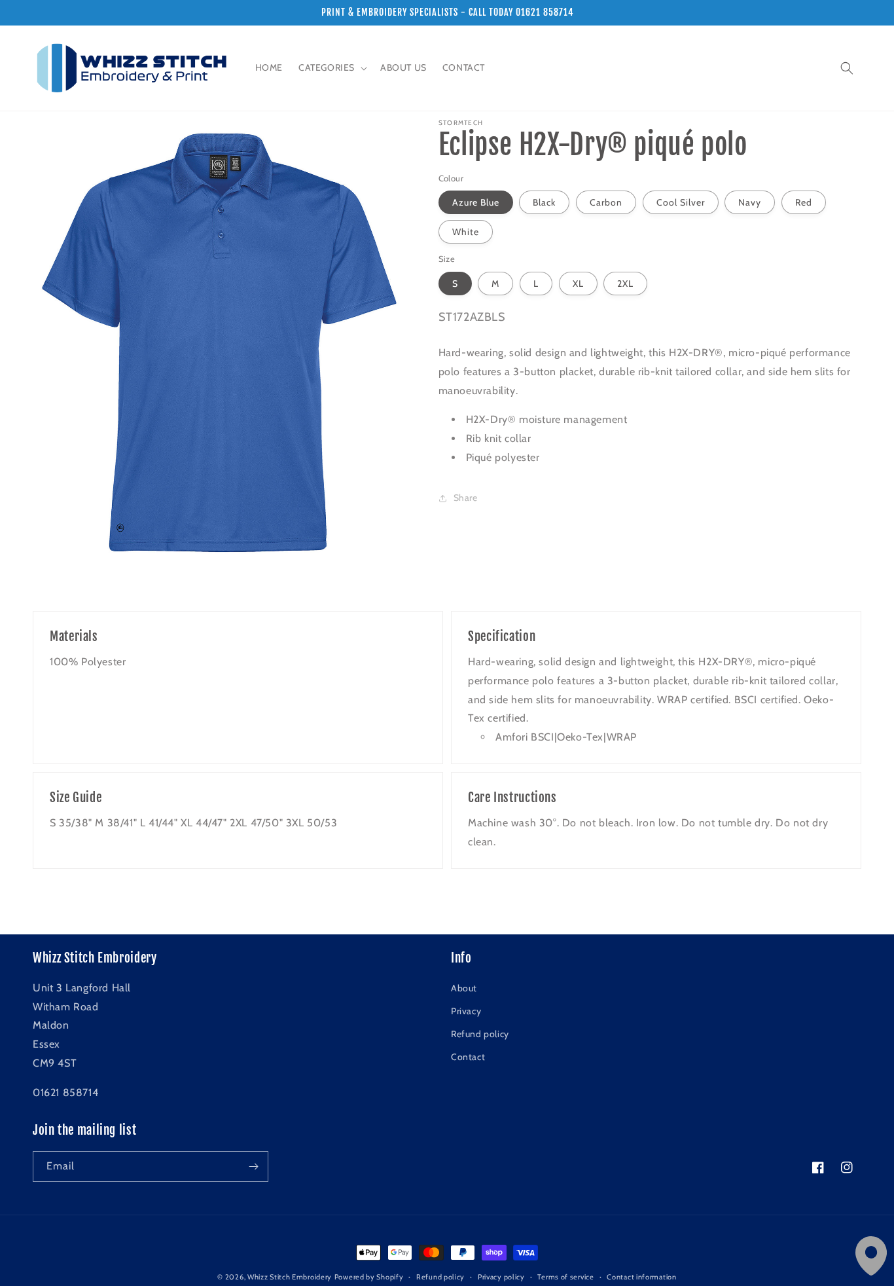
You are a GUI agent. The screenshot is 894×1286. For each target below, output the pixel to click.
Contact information (641, 1276)
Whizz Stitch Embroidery (289, 1276)
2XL (625, 283)
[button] (331, 67)
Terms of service (565, 1276)
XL (578, 283)
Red (803, 202)
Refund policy (480, 1034)
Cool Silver (680, 202)
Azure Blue (475, 202)
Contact (468, 1057)
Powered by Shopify (369, 1276)
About (464, 988)
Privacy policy (501, 1276)
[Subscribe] (253, 1166)
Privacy (466, 1011)
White (465, 232)
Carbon (606, 202)
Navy (749, 202)
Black (544, 202)
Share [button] (466, 498)
